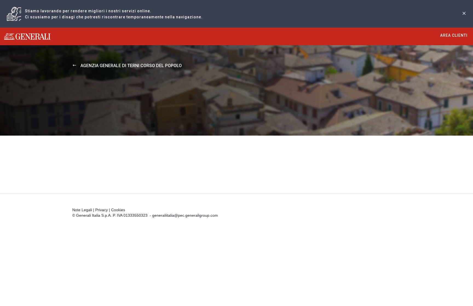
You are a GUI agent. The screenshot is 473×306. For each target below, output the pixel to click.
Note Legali (82, 210)
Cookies (118, 210)
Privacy (101, 210)
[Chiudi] (464, 13)
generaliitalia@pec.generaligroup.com (185, 215)
